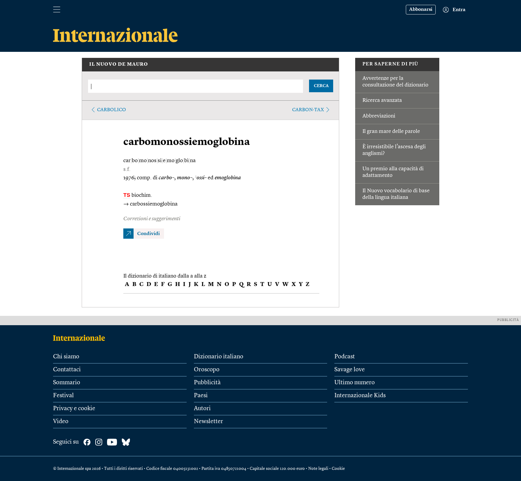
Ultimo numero (354, 383)
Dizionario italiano (218, 357)
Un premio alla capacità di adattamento (393, 172)
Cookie (338, 469)
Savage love (349, 370)
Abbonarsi (420, 9)
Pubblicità (207, 383)
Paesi (201, 396)
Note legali (318, 469)
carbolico (111, 110)
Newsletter (208, 422)
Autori (202, 409)
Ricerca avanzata (382, 100)
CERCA (321, 86)
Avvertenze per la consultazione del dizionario (395, 82)
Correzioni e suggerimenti (151, 219)
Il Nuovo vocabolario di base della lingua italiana (396, 194)
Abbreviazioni (378, 116)
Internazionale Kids (360, 396)
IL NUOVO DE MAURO (118, 64)
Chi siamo (66, 357)
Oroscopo (206, 370)
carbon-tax (308, 110)
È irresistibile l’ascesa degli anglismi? (394, 150)
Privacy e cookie (74, 409)
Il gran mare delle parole (391, 131)
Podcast (344, 357)
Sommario (66, 383)
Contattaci (67, 370)
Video (60, 422)
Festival (63, 396)
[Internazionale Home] (81, 338)
